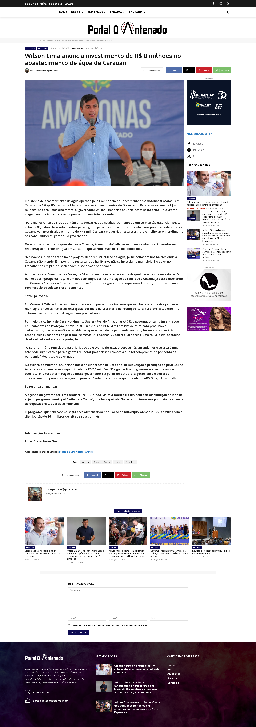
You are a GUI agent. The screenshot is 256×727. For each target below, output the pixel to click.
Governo (107, 462)
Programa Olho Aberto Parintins (76, 451)
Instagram (198, 150)
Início (42, 41)
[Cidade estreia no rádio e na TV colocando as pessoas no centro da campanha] (209, 183)
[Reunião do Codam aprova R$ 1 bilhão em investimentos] (211, 531)
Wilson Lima (130, 462)
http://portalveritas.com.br (55, 493)
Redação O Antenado (196, 208)
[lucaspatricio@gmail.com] (27, 70)
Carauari (96, 462)
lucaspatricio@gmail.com (46, 70)
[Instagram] (221, 4)
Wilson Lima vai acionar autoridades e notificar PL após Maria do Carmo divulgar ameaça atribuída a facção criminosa (216, 217)
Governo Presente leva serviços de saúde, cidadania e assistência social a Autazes (216, 253)
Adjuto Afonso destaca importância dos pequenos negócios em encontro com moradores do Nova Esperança (216, 235)
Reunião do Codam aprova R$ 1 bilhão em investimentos (211, 552)
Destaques (42, 48)
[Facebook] (213, 4)
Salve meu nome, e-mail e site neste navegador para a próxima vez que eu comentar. (110, 625)
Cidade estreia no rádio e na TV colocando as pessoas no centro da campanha (208, 203)
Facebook (198, 144)
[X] (228, 4)
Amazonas (49, 41)
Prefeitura (118, 462)
